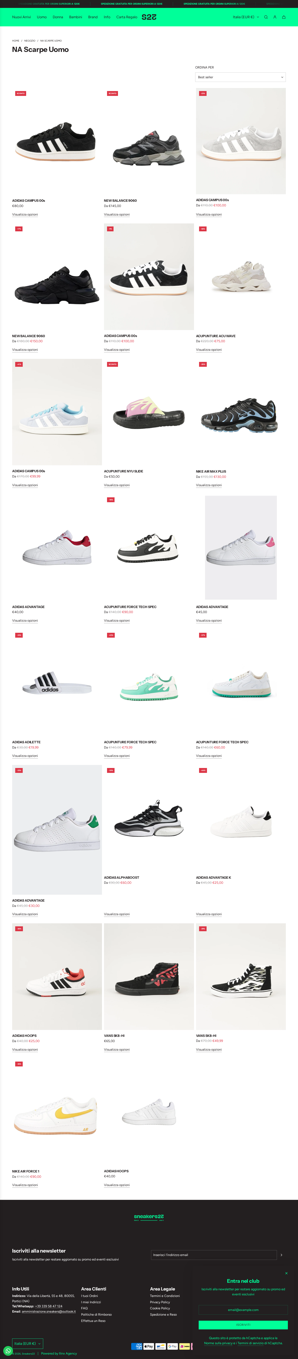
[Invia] (281, 1255)
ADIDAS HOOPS (24, 1036)
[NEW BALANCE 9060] (149, 141)
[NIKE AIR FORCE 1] (57, 1112)
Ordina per (204, 67)
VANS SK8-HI (114, 1036)
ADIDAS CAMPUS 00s (28, 200)
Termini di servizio (251, 1343)
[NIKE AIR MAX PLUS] (241, 412)
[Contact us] (8, 1351)
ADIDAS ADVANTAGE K (213, 877)
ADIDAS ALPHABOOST (121, 877)
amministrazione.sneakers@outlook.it (49, 1311)
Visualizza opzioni (25, 214)
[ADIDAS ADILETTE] (57, 683)
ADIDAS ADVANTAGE (28, 607)
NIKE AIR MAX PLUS (211, 471)
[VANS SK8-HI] (149, 976)
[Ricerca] (266, 17)
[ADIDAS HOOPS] (57, 976)
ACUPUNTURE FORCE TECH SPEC (130, 607)
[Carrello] (283, 17)
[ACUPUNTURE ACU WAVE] (241, 276)
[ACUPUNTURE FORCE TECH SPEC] (149, 547)
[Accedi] (274, 17)
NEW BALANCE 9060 (120, 200)
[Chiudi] (286, 1273)
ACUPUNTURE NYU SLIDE (123, 471)
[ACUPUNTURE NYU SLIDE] (149, 412)
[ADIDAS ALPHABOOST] (149, 818)
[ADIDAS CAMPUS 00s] (57, 141)
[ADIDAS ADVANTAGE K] (241, 818)
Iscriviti (243, 1325)
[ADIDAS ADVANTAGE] (57, 547)
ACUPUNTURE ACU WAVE (216, 336)
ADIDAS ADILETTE (26, 742)
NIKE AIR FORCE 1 (25, 1171)
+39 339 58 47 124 (48, 1306)
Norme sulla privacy (218, 1343)
